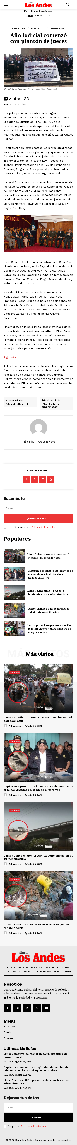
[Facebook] (26, 479)
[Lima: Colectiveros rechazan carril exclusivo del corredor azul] (14, 556)
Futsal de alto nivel (16, 404)
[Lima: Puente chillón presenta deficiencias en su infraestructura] (14, 592)
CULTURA (18, 28)
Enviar (36, 1117)
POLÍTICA (37, 28)
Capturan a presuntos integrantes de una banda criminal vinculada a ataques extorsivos (50, 574)
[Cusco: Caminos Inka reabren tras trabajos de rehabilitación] (14, 610)
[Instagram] (17, 1008)
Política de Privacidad (43, 527)
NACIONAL (9, 1061)
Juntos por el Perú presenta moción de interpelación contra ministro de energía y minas (49, 628)
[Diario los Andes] (38, 427)
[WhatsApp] (50, 479)
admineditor (15, 726)
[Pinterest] (42, 479)
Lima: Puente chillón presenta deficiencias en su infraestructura (47, 592)
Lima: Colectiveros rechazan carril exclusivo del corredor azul (48, 556)
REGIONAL (57, 28)
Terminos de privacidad (34, 1126)
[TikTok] (27, 1008)
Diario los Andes (41, 10)
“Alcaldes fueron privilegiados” (51, 405)
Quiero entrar (36, 518)
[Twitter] (34, 479)
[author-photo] (6, 726)
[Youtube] (46, 1008)
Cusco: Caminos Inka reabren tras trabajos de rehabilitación (48, 610)
